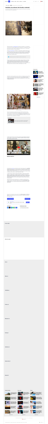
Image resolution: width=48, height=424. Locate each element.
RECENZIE (20, 1)
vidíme (13, 168)
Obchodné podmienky (7, 422)
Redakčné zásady (19, 422)
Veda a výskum (8, 5)
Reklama (22, 422)
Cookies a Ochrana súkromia (13, 422)
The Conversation (11, 50)
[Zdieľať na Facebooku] (7, 207)
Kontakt (26, 422)
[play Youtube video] (18, 147)
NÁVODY (18, 1)
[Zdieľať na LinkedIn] (11, 207)
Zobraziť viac (11, 414)
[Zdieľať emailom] (15, 207)
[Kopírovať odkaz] (16, 207)
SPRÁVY (15, 1)
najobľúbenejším (15, 46)
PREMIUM (13, 1)
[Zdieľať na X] (9, 207)
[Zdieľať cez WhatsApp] (13, 207)
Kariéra (24, 422)
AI (22, 1)
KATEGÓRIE (24, 1)
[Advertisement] (18, 15)
